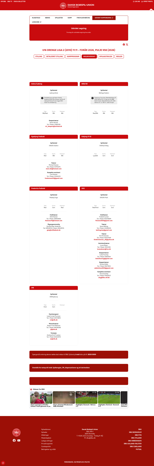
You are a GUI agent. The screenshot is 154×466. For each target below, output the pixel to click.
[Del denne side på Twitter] (127, 44)
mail (77, 354)
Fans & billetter (19, 1)
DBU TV (9, 1)
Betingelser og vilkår (48, 449)
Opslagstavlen (105, 56)
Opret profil (148, 1)
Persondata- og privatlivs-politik (77, 462)
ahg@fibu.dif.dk (104, 277)
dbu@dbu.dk (90, 438)
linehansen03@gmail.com (54, 178)
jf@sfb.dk (53, 329)
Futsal (139, 449)
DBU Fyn (138, 435)
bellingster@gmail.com (104, 230)
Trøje (45, 111)
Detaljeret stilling (54, 56)
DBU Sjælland (136, 446)
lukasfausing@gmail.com (104, 258)
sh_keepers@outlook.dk (53, 126)
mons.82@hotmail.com (53, 169)
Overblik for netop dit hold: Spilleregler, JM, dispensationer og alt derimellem (61, 368)
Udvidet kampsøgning (103, 18)
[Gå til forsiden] (77, 6)
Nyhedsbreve (45, 429)
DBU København (135, 441)
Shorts (53, 111)
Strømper (62, 111)
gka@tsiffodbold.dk (53, 230)
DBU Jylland (136, 438)
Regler (119, 56)
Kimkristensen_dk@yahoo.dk (104, 239)
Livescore (35, 22)
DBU (140, 429)
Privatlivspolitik (46, 444)
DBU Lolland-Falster (133, 444)
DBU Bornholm (135, 432)
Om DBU (3, 1)
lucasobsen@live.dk (104, 249)
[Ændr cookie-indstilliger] (3, 463)
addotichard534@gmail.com (103, 268)
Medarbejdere (46, 438)
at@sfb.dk (53, 339)
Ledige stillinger (47, 441)
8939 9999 (92, 354)
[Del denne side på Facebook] (124, 44)
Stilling (38, 56)
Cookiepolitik (46, 446)
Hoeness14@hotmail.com (53, 220)
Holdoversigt (89, 56)
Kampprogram (73, 56)
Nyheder (44, 432)
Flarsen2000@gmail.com (103, 220)
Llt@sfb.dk (53, 320)
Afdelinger (45, 435)
